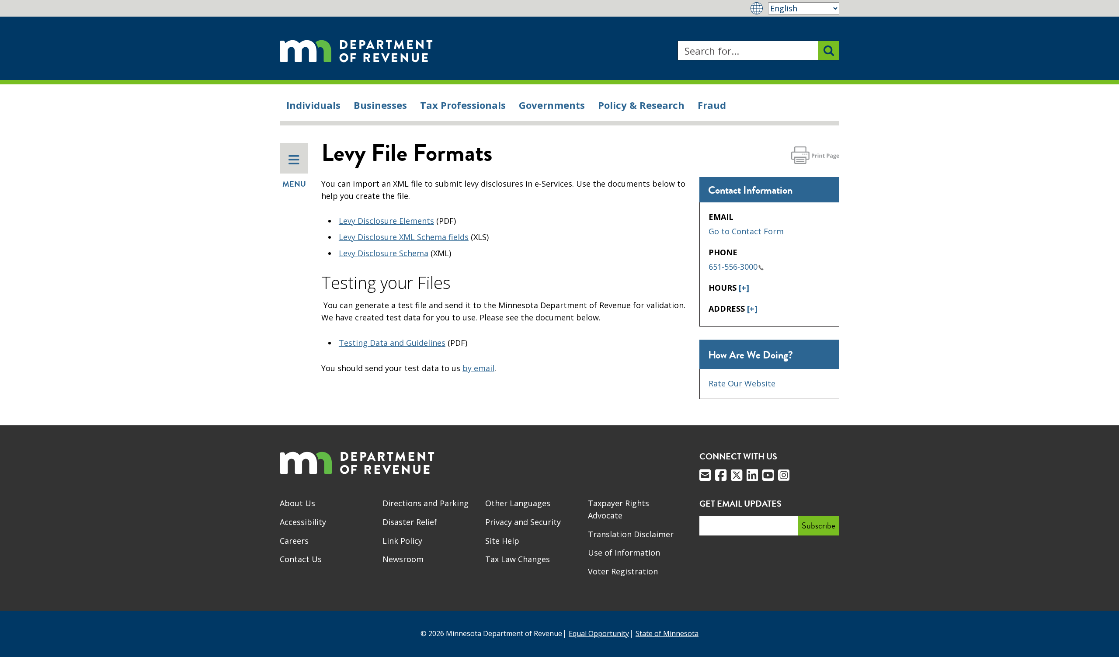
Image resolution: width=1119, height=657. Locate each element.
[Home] (356, 50)
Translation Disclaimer (631, 534)
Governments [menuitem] (552, 104)
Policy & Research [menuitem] (641, 104)
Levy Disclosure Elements (386, 221)
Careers (294, 540)
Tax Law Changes (517, 559)
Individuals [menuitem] (313, 104)
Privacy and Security (523, 522)
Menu (294, 184)
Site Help (502, 540)
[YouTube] (768, 475)
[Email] (705, 475)
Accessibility (303, 522)
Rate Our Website (742, 383)
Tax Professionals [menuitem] (463, 104)
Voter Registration (623, 571)
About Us (297, 503)
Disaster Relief (409, 522)
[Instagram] (783, 475)
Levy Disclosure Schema (383, 253)
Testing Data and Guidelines (392, 342)
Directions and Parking (425, 503)
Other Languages (517, 503)
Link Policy (402, 540)
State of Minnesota (667, 633)
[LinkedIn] (752, 475)
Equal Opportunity (599, 633)
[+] (744, 287)
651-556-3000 (733, 266)
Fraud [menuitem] (712, 104)
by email (478, 368)
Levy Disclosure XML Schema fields (404, 237)
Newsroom (403, 559)
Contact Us (301, 559)
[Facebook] (720, 475)
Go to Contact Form (746, 231)
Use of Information (624, 552)
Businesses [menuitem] (380, 104)
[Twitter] (736, 475)
